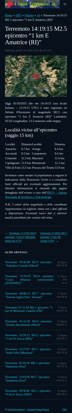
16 (38, 15)
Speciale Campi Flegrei (38, 409)
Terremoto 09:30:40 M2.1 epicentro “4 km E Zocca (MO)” (28, 392)
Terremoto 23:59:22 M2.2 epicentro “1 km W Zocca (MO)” (28, 336)
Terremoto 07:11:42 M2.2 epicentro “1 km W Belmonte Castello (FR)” (28, 309)
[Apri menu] (65, 4)
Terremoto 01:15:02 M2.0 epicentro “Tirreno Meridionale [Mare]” (28, 323)
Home (8, 15)
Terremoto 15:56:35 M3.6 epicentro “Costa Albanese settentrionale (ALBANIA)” (29, 279)
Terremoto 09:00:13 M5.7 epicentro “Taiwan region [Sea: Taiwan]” (28, 295)
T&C (64, 409)
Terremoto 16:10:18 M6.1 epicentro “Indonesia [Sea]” (27, 364)
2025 (19, 15)
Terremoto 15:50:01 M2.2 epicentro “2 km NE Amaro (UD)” (53, 237)
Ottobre (29, 15)
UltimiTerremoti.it (16, 409)
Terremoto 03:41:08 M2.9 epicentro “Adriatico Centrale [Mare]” (28, 263)
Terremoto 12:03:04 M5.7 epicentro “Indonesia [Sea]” (27, 378)
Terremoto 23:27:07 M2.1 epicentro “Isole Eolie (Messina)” (28, 350)
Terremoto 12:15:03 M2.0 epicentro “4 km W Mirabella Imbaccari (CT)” (20, 237)
